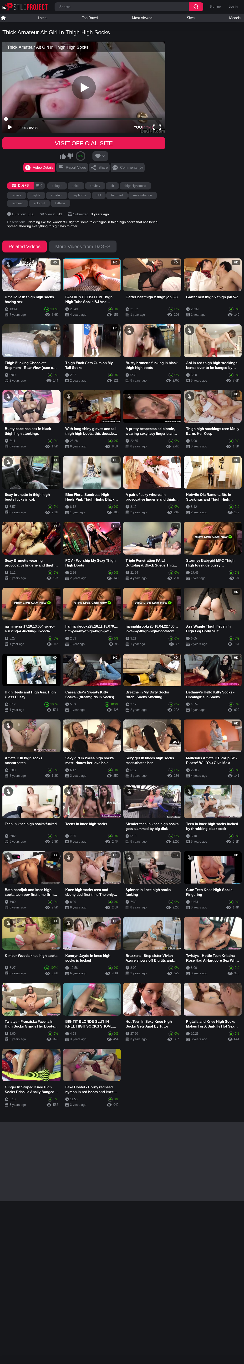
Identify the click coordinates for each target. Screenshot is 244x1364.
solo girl (39, 203)
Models (235, 18)
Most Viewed (142, 18)
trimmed (117, 195)
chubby (95, 186)
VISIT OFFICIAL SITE (84, 143)
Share (103, 167)
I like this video (63, 156)
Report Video (76, 167)
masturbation (142, 195)
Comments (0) (131, 167)
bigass (16, 195)
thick (76, 186)
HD (99, 195)
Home (3, 18)
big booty (79, 195)
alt (112, 186)
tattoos (60, 203)
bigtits (36, 195)
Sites (191, 18)
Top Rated (90, 18)
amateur (56, 195)
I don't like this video (70, 156)
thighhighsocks (135, 186)
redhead (17, 203)
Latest (42, 18)
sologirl (57, 186)
